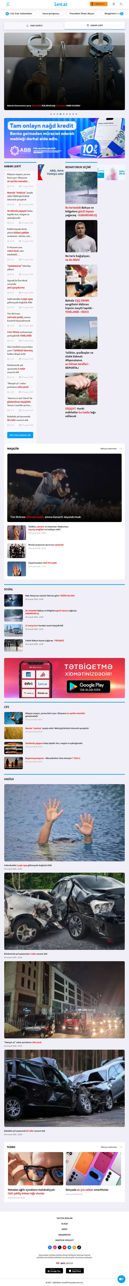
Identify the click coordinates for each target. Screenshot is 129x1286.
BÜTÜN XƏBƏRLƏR (20, 435)
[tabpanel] (64, 71)
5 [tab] (63, 114)
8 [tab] (73, 114)
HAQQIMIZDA (64, 1234)
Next (122, 14)
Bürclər (77, 13)
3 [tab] (57, 114)
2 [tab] (54, 114)
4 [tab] (60, 114)
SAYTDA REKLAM (64, 1218)
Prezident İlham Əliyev (21, 13)
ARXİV (64, 1229)
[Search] (121, 4)
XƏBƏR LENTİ (12, 166)
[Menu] (8, 4)
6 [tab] (67, 114)
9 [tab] (76, 114)
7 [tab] (70, 114)
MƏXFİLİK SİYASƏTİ (64, 1240)
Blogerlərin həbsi (53, 13)
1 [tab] (51, 114)
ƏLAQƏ (64, 1223)
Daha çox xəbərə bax (108, 448)
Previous (7, 14)
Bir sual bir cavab (101, 13)
